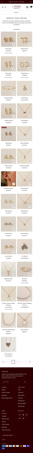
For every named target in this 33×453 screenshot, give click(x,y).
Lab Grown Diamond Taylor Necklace (8, 304)
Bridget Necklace (8, 278)
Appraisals (4, 395)
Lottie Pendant (24, 98)
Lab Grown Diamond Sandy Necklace (8, 330)
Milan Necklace (24, 211)
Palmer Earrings (8, 165)
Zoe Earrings (8, 48)
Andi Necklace (24, 120)
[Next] (29, 362)
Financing (20, 398)
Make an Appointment (7, 398)
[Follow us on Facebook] (19, 415)
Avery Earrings (8, 256)
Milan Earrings (8, 233)
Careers (4, 421)
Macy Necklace (24, 329)
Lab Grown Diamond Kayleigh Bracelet (24, 304)
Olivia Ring (24, 278)
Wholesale (4, 427)
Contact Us (20, 392)
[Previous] (3, 362)
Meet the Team (5, 419)
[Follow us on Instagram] (23, 415)
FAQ (19, 389)
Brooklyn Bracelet (8, 98)
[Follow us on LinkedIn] (23, 418)
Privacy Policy (21, 406)
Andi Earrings (8, 143)
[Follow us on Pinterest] (26, 415)
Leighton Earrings (8, 120)
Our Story (4, 413)
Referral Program (22, 403)
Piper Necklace (24, 188)
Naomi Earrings (24, 48)
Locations (4, 416)
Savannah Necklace (24, 165)
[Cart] (30, 7)
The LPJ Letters (5, 424)
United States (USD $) (7, 435)
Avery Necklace (24, 233)
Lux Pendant (24, 256)
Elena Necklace (8, 354)
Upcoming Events (6, 430)
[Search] (5, 7)
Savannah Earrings (8, 188)
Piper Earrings (8, 211)
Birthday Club (21, 400)
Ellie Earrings (8, 73)
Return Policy (21, 395)
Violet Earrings (24, 73)
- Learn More (21, 1)
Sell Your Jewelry (6, 392)
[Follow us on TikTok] (19, 418)
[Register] (24, 381)
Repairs (3, 389)
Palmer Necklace (24, 143)
